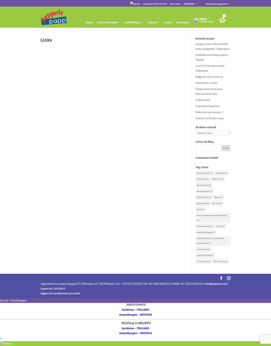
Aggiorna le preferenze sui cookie (60, 293)
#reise (201, 209)
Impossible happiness (208, 106)
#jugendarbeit (204, 185)
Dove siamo (175, 4)
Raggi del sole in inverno (209, 76)
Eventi (168, 22)
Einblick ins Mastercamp (209, 118)
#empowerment (205, 173)
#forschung (203, 179)
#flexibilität (222, 173)
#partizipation (204, 197)
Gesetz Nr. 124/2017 (52, 288)
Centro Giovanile (107, 22)
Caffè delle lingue (205, 255)
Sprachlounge (221, 261)
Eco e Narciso (204, 261)
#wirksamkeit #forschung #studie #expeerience (210, 240)
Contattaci (182, 22)
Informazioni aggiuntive (216, 4)
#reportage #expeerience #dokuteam (212, 217)
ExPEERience (133, 22)
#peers (218, 197)
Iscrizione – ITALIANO (135, 309)
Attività (152, 22)
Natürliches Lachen (207, 82)
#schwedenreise (205, 226)
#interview (217, 179)
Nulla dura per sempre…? (210, 112)
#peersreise (203, 203)
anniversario (203, 249)
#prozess (217, 203)
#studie (220, 226)
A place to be (203, 100)
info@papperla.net (216, 283)
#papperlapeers (205, 191)
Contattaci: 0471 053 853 (155, 4)
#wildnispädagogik (206, 232)
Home (89, 22)
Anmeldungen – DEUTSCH (135, 314)
